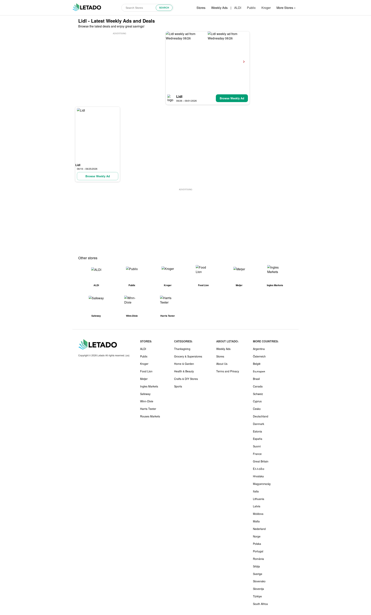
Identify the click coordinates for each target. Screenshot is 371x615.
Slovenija (258, 589)
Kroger (266, 7)
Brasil (256, 379)
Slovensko (259, 581)
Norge (256, 536)
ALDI (237, 7)
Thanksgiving (182, 349)
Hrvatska (258, 476)
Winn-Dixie (146, 401)
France (257, 454)
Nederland (259, 529)
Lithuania (258, 499)
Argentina (259, 349)
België (256, 364)
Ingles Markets (149, 386)
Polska (257, 544)
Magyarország (262, 484)
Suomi (257, 446)
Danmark (258, 424)
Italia (256, 491)
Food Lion (146, 371)
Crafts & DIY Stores (186, 379)
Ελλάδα (258, 469)
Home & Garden (184, 364)
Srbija (256, 566)
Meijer (144, 379)
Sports (178, 386)
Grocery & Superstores (188, 356)
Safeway (145, 394)
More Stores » (286, 7)
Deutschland (260, 416)
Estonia (257, 431)
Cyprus (257, 401)
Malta (256, 521)
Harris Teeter (148, 409)
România (258, 559)
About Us (221, 364)
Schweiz (258, 394)
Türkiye (257, 596)
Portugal (258, 551)
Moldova (258, 514)
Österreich (259, 356)
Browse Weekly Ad (232, 98)
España (257, 439)
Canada (258, 386)
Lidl (179, 96)
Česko (257, 409)
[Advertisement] (119, 62)
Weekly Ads (219, 7)
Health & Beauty (184, 371)
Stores (201, 7)
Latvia (256, 506)
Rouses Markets (150, 416)
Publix (251, 7)
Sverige (257, 574)
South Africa (260, 604)
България (259, 371)
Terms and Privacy (227, 371)
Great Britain (260, 461)
